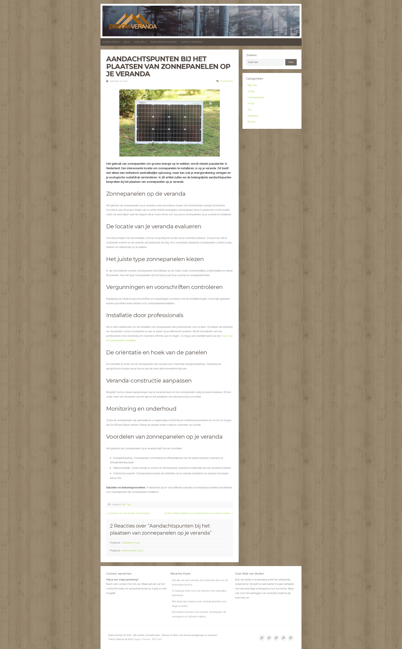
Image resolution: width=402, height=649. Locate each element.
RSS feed (157, 639)
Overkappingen (255, 97)
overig (250, 91)
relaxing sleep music (132, 550)
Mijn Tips (139, 42)
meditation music (130, 542)
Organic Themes (141, 639)
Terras (250, 103)
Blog (127, 42)
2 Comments (226, 81)
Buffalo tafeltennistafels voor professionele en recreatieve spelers (197, 513)
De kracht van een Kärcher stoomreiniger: (129, 513)
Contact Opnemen (192, 42)
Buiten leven (110, 42)
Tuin (249, 109)
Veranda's (252, 115)
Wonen (251, 121)
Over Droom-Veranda (163, 42)
